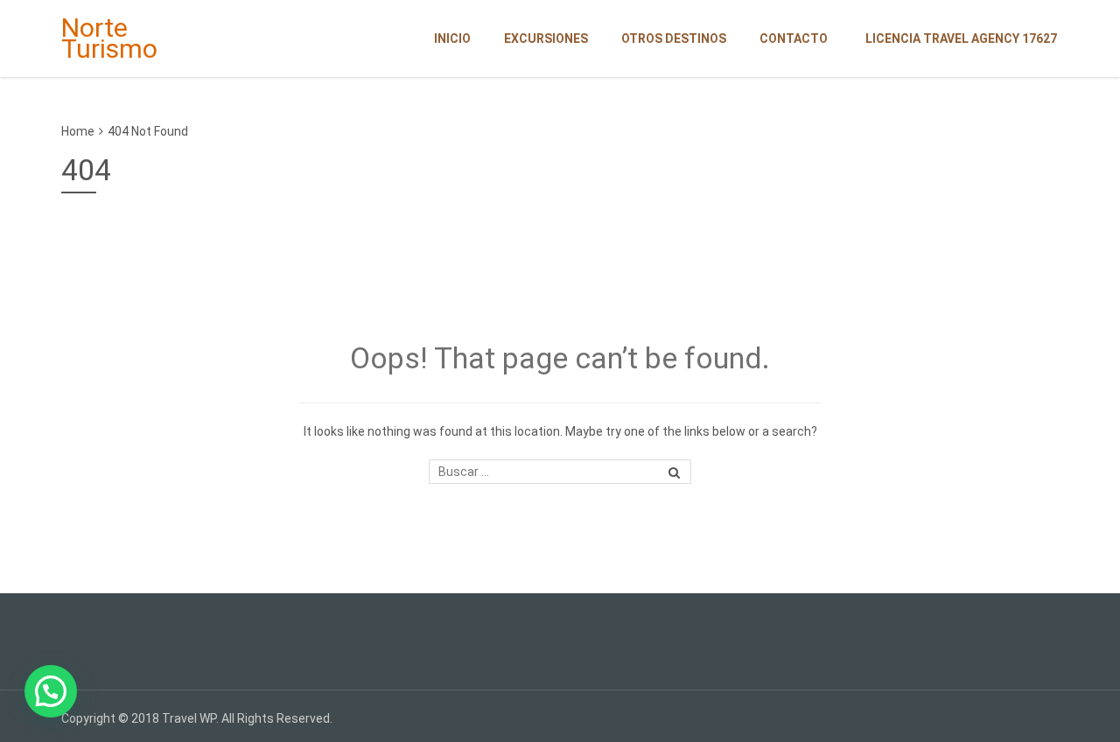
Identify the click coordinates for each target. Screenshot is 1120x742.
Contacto (794, 39)
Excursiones (546, 39)
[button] (50, 691)
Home (77, 131)
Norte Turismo (109, 38)
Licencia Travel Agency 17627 (961, 39)
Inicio (452, 39)
